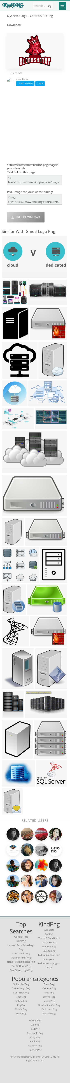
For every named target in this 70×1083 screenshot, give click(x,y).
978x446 (35, 303)
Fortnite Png (49, 1013)
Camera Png (49, 988)
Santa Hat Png (21, 992)
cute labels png (21, 953)
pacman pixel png (21, 957)
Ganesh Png (35, 1045)
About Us (49, 929)
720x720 (8, 404)
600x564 (8, 580)
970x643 (8, 427)
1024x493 (9, 275)
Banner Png (35, 1049)
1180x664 (42, 427)
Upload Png (49, 950)
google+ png (21, 936)
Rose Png (21, 996)
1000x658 (35, 404)
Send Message (25, 83)
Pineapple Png (35, 1033)
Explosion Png (49, 1009)
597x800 (8, 686)
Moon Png (49, 1001)
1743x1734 (10, 303)
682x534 (8, 784)
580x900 (8, 543)
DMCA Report (49, 942)
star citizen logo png (21, 970)
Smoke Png (49, 996)
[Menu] (62, 6)
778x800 (8, 376)
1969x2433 (43, 686)
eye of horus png (21, 966)
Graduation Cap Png (49, 1005)
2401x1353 (10, 471)
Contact (49, 934)
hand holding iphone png (21, 961)
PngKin (21, 1005)
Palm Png (49, 984)
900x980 (8, 644)
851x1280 (46, 376)
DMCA (40, 83)
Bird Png (35, 1029)
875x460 (32, 716)
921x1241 (47, 580)
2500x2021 (44, 784)
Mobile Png (21, 1009)
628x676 (8, 716)
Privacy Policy (49, 946)
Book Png (35, 1041)
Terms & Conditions (49, 938)
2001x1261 (10, 514)
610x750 (8, 612)
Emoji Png (35, 1037)
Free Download (27, 217)
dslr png (21, 940)
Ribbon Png (21, 1001)
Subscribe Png (21, 984)
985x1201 (9, 338)
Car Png (35, 1024)
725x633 (37, 338)
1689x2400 (10, 812)
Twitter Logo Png (21, 988)
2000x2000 (10, 756)
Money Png (35, 1020)
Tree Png (49, 992)
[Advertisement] (35, 124)
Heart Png (21, 1013)
